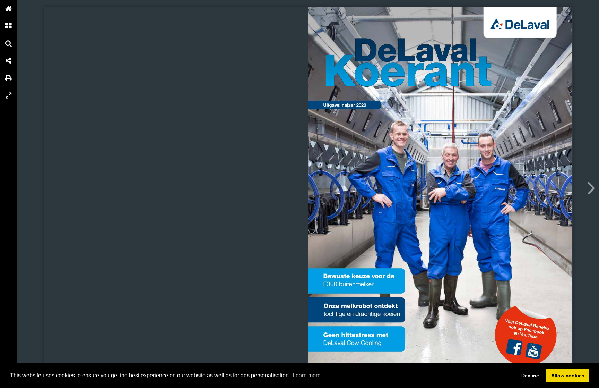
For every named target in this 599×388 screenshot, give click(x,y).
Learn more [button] (307, 375)
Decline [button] (530, 375)
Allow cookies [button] (567, 375)
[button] (8, 8)
